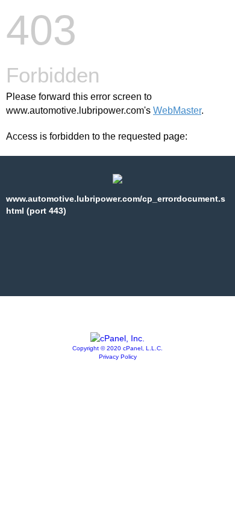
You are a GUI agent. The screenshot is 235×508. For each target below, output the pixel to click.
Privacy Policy (118, 356)
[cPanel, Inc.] (117, 338)
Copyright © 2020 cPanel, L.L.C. (117, 348)
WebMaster (177, 110)
